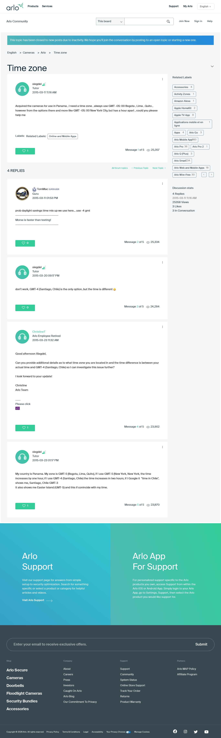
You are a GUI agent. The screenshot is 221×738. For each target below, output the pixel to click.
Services (47, 6)
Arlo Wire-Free (182, 175)
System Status (128, 680)
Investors (68, 685)
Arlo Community (17, 21)
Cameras (28, 52)
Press (66, 680)
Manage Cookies (141, 732)
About (67, 669)
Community (127, 674)
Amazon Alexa (182, 101)
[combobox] (149, 21)
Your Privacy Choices (115, 732)
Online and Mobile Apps (62, 136)
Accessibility (97, 732)
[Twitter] (196, 731)
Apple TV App (182, 115)
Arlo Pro (178, 147)
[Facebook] (175, 731)
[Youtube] (206, 731)
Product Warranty (130, 702)
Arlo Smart (180, 161)
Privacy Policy (52, 732)
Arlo (43, 52)
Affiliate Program (187, 674)
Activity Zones (182, 94)
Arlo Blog (68, 696)
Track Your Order (130, 691)
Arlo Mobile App (183, 140)
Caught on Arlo (72, 691)
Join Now (184, 21)
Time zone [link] (60, 52)
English (12, 52)
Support (173, 6)
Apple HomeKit (182, 108)
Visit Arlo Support (33, 600)
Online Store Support (132, 685)
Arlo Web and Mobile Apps (189, 168)
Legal (85, 732)
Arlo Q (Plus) (181, 154)
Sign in (198, 21)
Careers (68, 674)
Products (33, 6)
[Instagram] (185, 731)
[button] (162, 79)
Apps (177, 132)
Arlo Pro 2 (198, 147)
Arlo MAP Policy (186, 669)
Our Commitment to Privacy (80, 702)
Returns (124, 696)
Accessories (181, 87)
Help (209, 21)
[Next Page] (211, 174)
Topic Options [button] (212, 67)
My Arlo (187, 6)
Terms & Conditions (71, 732)
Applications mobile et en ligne (188, 124)
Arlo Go (193, 132)
